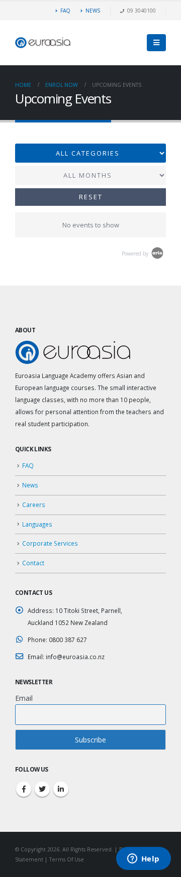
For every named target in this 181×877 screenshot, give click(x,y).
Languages (37, 524)
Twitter (42, 789)
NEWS (92, 10)
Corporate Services (50, 543)
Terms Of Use (66, 859)
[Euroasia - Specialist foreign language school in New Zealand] (42, 43)
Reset (91, 196)
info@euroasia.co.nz (75, 657)
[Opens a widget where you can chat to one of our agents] (143, 859)
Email (24, 698)
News (30, 485)
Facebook (23, 789)
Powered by (136, 253)
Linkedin (60, 789)
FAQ (65, 10)
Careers (33, 504)
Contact (33, 563)
